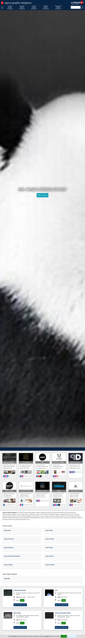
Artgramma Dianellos (20, 590)
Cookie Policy (72, 636)
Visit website (43, 195)
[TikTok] (15, 476)
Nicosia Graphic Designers (10, 7)
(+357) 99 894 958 (62, 605)
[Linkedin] (7, 476)
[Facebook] (4, 476)
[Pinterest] (11, 476)
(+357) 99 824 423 (62, 627)
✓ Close (64, 636)
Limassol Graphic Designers (22, 7)
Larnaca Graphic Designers (34, 7)
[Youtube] (9, 476)
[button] (39, 446)
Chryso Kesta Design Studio (63, 613)
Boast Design (17, 613)
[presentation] (2, 230)
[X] (13, 476)
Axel (56, 590)
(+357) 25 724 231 (21, 627)
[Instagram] (6, 476)
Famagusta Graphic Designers (58, 7)
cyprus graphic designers (18, 2)
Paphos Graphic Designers (46, 7)
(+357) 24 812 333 (21, 605)
